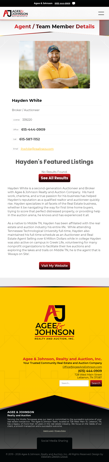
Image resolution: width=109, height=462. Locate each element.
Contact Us (73, 3)
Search (96, 383)
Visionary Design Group (54, 456)
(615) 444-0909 (62, 3)
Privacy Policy (60, 431)
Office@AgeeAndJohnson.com (82, 367)
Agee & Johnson (43, 3)
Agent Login (48, 431)
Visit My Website (54, 266)
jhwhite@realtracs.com (37, 148)
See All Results (54, 178)
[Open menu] (101, 13)
